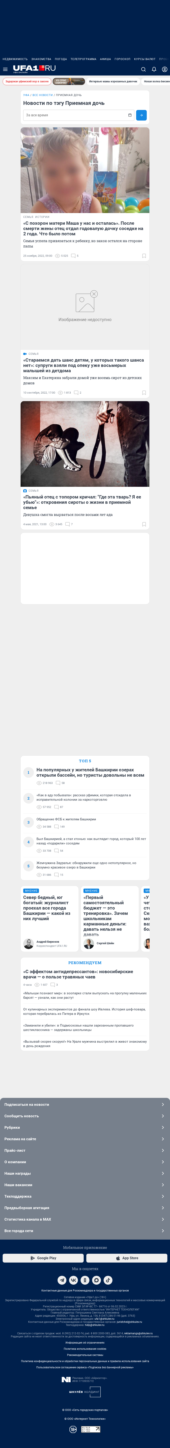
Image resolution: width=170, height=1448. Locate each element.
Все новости (43, 95)
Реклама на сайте (20, 1139)
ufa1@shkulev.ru (104, 1318)
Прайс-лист (14, 1150)
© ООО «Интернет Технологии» (85, 1418)
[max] (96, 1280)
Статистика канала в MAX (27, 1219)
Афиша (105, 59)
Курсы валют (145, 59)
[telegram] (62, 1280)
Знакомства (41, 59)
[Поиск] (143, 69)
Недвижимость (15, 59)
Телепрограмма (84, 59)
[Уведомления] (154, 69)
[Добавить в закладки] (144, 256)
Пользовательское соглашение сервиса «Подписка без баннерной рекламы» (85, 1367)
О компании (15, 1162)
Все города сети (18, 1231)
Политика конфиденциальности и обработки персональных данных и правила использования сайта (85, 1361)
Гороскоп (123, 59)
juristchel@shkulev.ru (129, 1321)
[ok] (85, 1280)
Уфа (26, 95)
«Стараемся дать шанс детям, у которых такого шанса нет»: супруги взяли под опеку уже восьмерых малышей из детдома (83, 365)
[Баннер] (68, 81)
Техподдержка (17, 1196)
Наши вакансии (18, 1185)
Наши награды (17, 1173)
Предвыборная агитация (26, 1208)
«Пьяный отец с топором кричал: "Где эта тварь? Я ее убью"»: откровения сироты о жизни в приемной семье (82, 502)
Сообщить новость (21, 1116)
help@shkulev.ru (94, 1325)
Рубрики (12, 1127)
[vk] (73, 1280)
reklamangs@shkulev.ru (138, 1333)
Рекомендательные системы (85, 1355)
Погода (61, 59)
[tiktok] (108, 1280)
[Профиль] (164, 69)
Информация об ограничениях (85, 1342)
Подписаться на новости (26, 1104)
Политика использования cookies (85, 1348)
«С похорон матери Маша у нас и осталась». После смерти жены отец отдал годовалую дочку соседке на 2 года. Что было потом (83, 228)
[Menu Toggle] (5, 69)
